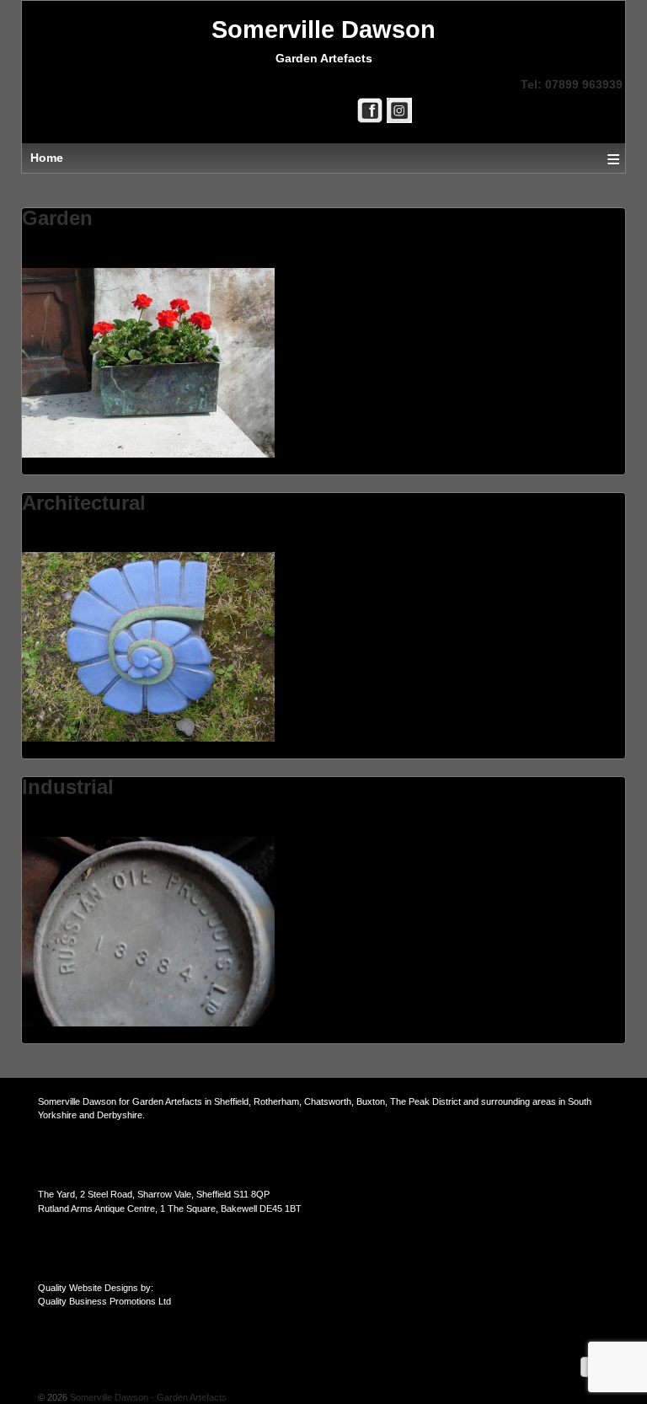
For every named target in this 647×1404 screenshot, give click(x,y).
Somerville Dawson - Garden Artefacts (147, 1397)
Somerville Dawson (323, 29)
